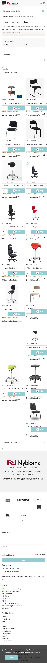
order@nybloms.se (33, 478)
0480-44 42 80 (12, 478)
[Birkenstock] (23, 500)
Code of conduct (8, 629)
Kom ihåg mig (9, 555)
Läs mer (23, 34)
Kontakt (5, 616)
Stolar (6, 44)
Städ (6, 601)
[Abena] (39, 506)
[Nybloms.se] (18, 4)
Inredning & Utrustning (13, 606)
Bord (25, 44)
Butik (7, 596)
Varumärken (6, 619)
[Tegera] (23, 515)
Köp (18, 108)
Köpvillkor (5, 638)
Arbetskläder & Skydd (12, 603)
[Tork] (8, 515)
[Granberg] (8, 500)
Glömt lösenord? (39, 554)
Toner (7, 608)
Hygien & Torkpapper (12, 591)
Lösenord (6, 546)
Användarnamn (8, 538)
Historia (4, 636)
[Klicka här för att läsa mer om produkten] (12, 88)
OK (11, 657)
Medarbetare (6, 631)
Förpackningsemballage (13, 589)
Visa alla (5, 69)
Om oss (4, 624)
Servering (8, 594)
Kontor (7, 598)
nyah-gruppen (7, 641)
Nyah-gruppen (7, 633)
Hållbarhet (5, 626)
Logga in (23, 560)
